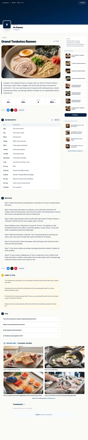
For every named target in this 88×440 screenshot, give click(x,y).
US (52, 119)
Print (57, 41)
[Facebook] (8, 110)
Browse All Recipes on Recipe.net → (76, 150)
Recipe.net (6, 2)
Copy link (21, 110)
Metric (57, 119)
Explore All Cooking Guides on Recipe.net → (44, 398)
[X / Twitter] (11, 110)
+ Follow (82, 2)
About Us (20, 2)
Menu (14, 2)
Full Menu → (75, 115)
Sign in (38, 414)
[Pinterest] (15, 110)
